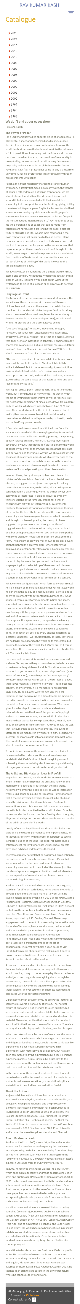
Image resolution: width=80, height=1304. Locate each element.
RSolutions (32, 1295)
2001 (14, 92)
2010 (14, 57)
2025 (14, 33)
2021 (14, 39)
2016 (14, 45)
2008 (14, 63)
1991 (14, 116)
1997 (14, 104)
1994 (14, 110)
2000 (14, 98)
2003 (14, 80)
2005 (14, 75)
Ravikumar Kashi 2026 (57, 1291)
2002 (14, 86)
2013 (14, 51)
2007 (14, 69)
